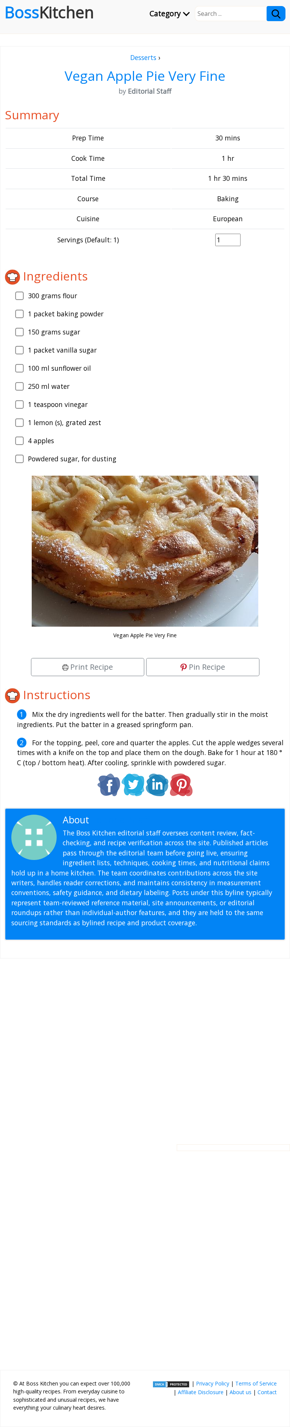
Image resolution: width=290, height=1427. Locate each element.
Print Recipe (90, 667)
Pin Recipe (206, 667)
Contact (267, 1392)
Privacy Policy (212, 1383)
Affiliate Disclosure (201, 1392)
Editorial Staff (120, 820)
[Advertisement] (145, 1045)
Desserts (143, 57)
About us (240, 1392)
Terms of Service (256, 1383)
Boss (49, 12)
